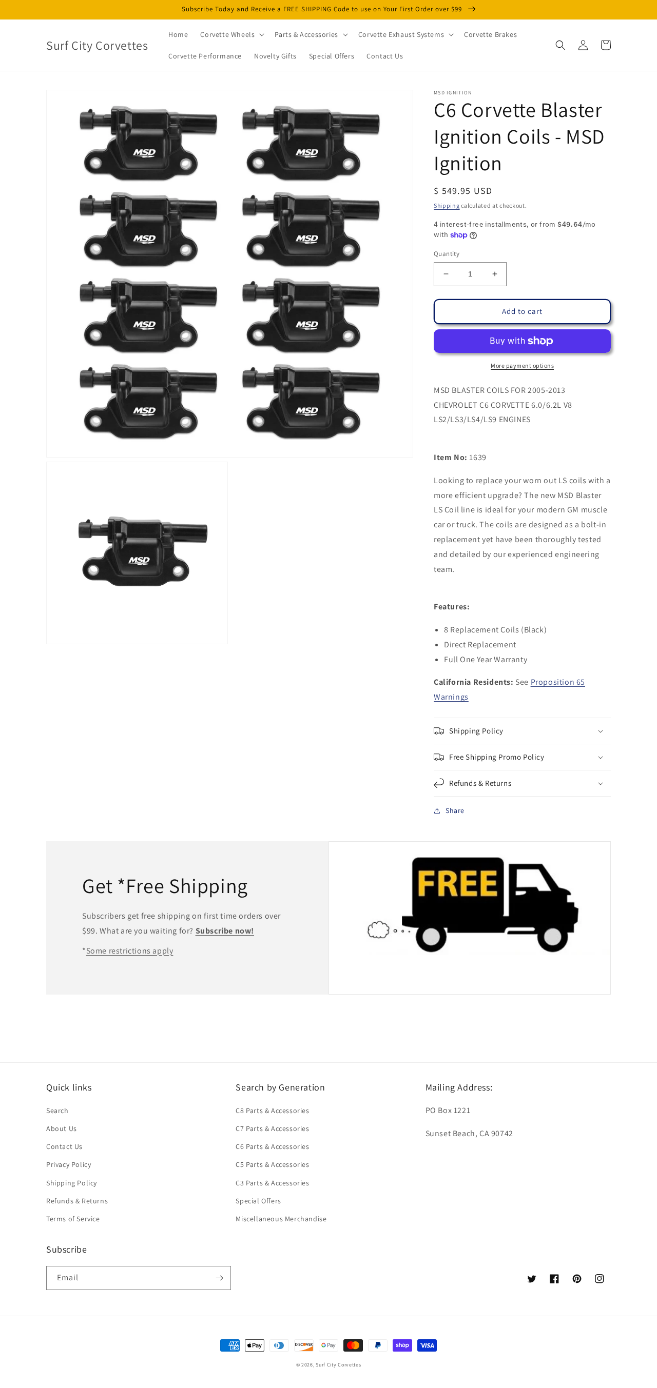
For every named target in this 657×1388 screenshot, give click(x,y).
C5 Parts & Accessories (272, 1164)
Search (57, 1110)
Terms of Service (73, 1218)
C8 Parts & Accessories (272, 1110)
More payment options (522, 365)
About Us (61, 1128)
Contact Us (64, 1146)
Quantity (446, 253)
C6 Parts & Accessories (272, 1146)
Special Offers (258, 1200)
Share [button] (455, 810)
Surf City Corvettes (338, 1364)
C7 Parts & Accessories (272, 1128)
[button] (231, 34)
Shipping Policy (71, 1182)
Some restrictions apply (129, 950)
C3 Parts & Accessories (272, 1182)
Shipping (447, 205)
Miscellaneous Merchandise (281, 1218)
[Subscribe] (219, 1278)
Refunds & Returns (77, 1200)
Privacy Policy (68, 1164)
